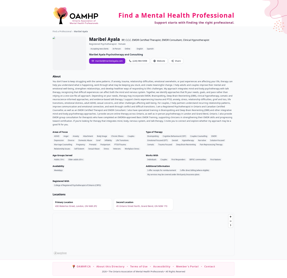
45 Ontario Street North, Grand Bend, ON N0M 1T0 (141, 206)
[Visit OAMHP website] (76, 16)
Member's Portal (187, 266)
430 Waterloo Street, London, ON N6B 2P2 (76, 206)
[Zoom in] (230, 217)
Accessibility (161, 266)
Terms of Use (139, 266)
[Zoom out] (230, 221)
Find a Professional (62, 31)
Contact (209, 266)
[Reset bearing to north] (230, 225)
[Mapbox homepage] (60, 253)
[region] (144, 234)
